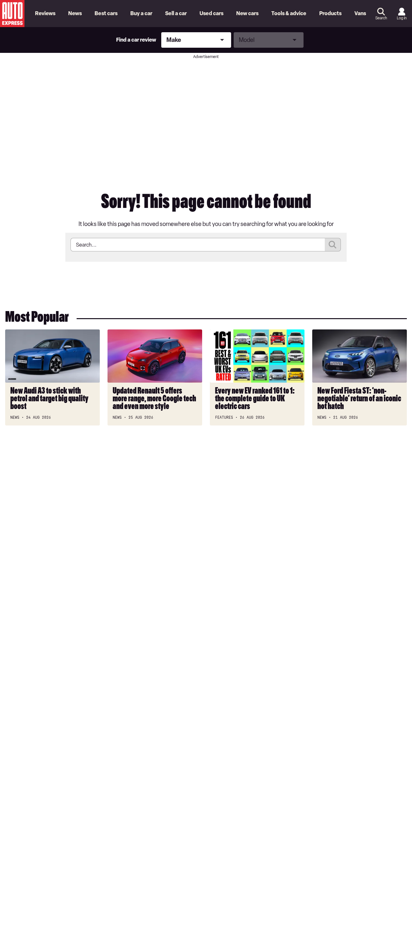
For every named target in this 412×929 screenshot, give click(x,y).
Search (381, 18)
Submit (333, 244)
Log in (402, 18)
